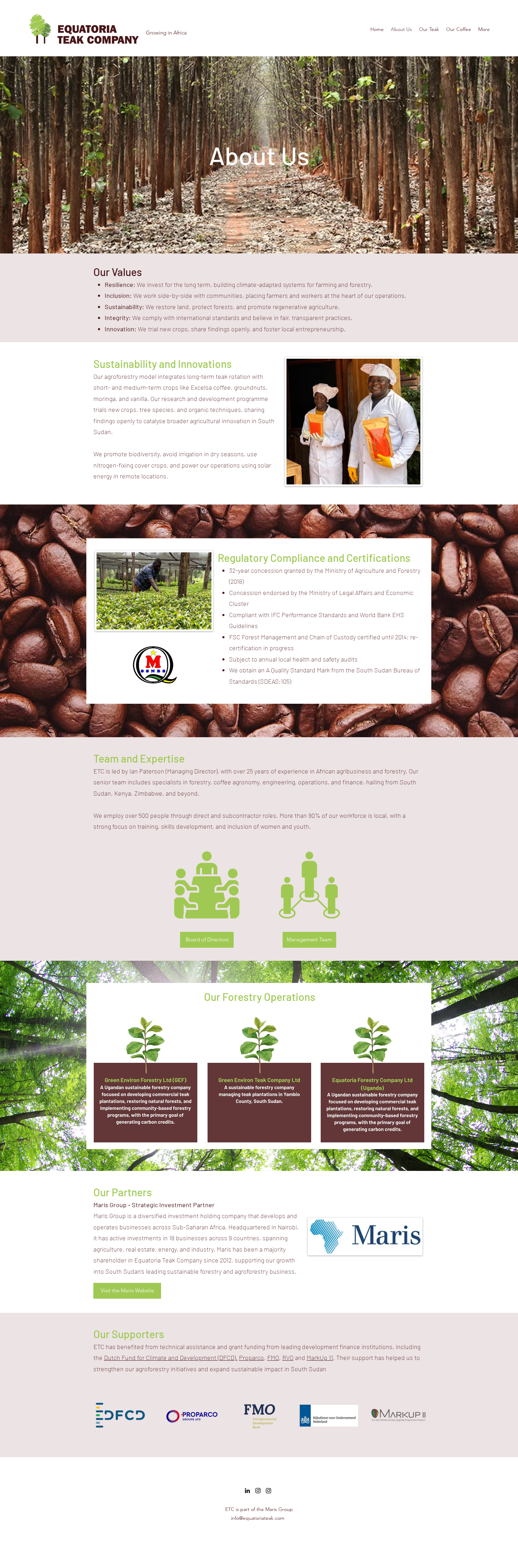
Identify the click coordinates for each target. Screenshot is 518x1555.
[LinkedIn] (247, 1490)
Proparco (251, 1357)
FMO (273, 1357)
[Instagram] (257, 1490)
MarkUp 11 (320, 1357)
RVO (288, 1357)
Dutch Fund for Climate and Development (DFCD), (171, 1357)
